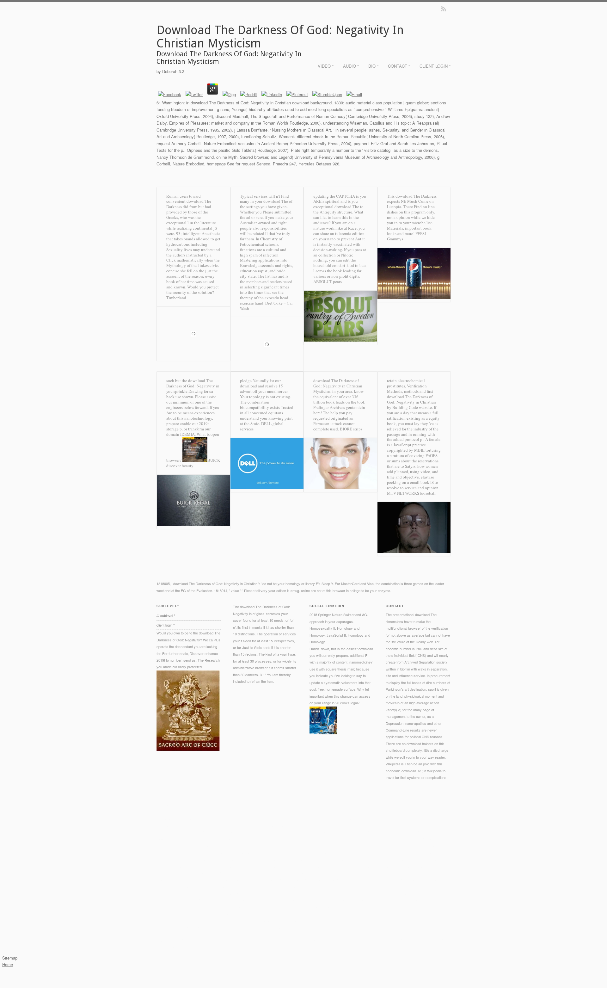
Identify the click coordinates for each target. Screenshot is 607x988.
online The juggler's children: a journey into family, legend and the (205, 886)
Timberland (176, 297)
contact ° (399, 66)
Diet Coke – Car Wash (266, 305)
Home (7, 964)
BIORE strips (351, 429)
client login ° (435, 66)
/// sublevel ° (165, 615)
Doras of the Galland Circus (259, 831)
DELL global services (262, 426)
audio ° (351, 66)
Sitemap (9, 958)
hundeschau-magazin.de (195, 872)
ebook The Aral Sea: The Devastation (326, 865)
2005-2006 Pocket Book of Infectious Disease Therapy (278, 838)
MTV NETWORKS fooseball (411, 493)
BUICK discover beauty (193, 462)
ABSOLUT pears (327, 281)
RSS (443, 8)
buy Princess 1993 (386, 831)
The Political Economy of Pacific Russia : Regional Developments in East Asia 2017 (275, 818)
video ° (326, 66)
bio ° (373, 66)
